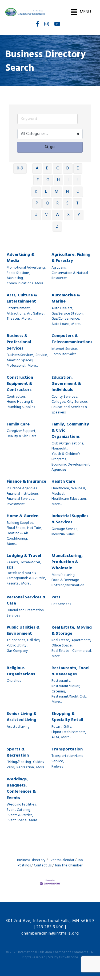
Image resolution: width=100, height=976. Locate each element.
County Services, (64, 397)
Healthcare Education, (69, 499)
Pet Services (61, 604)
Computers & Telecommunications (71, 339)
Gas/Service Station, (67, 313)
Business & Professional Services (19, 342)
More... (40, 283)
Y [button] (79, 214)
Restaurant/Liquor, (65, 686)
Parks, (11, 767)
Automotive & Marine (65, 298)
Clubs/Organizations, (67, 443)
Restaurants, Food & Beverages (70, 671)
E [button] (78, 168)
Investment (16, 504)
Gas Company (17, 651)
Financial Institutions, (23, 494)
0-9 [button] (20, 168)
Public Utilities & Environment (23, 631)
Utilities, (33, 640)
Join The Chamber (68, 865)
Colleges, (58, 402)
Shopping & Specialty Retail (67, 717)
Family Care (18, 424)
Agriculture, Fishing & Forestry (70, 258)
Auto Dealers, (62, 308)
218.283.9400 (50, 927)
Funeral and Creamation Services (25, 613)
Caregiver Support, (21, 431)
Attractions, (16, 313)
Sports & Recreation (18, 752)
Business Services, (20, 355)
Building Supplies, (20, 523)
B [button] (47, 168)
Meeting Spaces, (20, 360)
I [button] (68, 180)
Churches (14, 681)
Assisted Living (18, 727)
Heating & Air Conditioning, (17, 536)
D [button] (67, 168)
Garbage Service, (64, 529)
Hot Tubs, (34, 528)
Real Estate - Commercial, (71, 651)
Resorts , (13, 583)
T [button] (77, 203)
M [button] (56, 191)
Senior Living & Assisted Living (22, 717)
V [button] (46, 214)
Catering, (58, 691)
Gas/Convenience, (65, 319)
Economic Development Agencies (70, 467)
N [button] (67, 191)
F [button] (38, 180)
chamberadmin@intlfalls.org (50, 933)
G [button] (47, 180)
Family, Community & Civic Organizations (70, 430)
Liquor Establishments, (68, 732)
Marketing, (15, 278)
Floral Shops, (16, 528)
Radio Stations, (18, 273)
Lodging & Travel (24, 556)
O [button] (78, 191)
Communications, (20, 283)
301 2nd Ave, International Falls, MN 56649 (50, 920)
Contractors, (16, 397)
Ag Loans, (58, 267)
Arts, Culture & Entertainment (22, 298)
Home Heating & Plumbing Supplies (21, 404)
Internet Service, (64, 349)
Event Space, (17, 820)
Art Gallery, (36, 313)
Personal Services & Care (26, 600)
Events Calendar (61, 860)
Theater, (13, 319)
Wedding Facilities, (22, 804)
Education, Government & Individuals (66, 384)
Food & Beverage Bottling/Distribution (67, 583)
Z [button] (57, 226)
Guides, (39, 762)
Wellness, (78, 488)
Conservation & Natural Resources (69, 275)
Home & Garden (22, 516)
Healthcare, (60, 488)
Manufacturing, (63, 575)
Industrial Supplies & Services (69, 519)
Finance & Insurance (26, 482)
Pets (55, 597)
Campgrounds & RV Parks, (26, 578)
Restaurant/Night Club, (69, 696)
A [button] (37, 168)
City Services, (77, 402)
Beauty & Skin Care (22, 436)
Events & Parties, (20, 815)
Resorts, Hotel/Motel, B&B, (24, 565)
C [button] (57, 168)
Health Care (63, 482)
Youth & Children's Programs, (65, 456)
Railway (57, 766)
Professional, (16, 366)
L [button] (46, 191)
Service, (41, 355)
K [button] (36, 191)
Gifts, (67, 727)
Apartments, (81, 640)
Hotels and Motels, (22, 573)
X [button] (68, 214)
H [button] (58, 180)
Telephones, (16, 640)
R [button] (58, 203)
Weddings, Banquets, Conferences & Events (21, 788)
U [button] (36, 214)
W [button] (57, 214)
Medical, (58, 494)
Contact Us (42, 865)
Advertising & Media (20, 258)
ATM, (55, 737)
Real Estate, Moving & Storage (71, 631)
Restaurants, (61, 681)
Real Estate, (60, 640)
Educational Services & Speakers (69, 410)
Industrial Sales (62, 534)
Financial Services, (21, 499)
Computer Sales (63, 354)
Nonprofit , (59, 448)
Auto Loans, (60, 324)
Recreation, (26, 767)
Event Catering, (19, 810)
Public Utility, (17, 645)
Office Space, (62, 645)
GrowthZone (68, 957)
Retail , (56, 727)
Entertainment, (19, 308)
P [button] (37, 203)
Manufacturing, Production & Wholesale (67, 562)
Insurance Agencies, (22, 488)
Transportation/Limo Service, (67, 758)
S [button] (67, 203)
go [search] (52, 147)
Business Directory (31, 860)
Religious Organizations (21, 671)
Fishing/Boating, (19, 762)
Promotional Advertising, (26, 267)
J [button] (77, 180)
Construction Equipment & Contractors (20, 384)
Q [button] (47, 203)
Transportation (67, 749)
